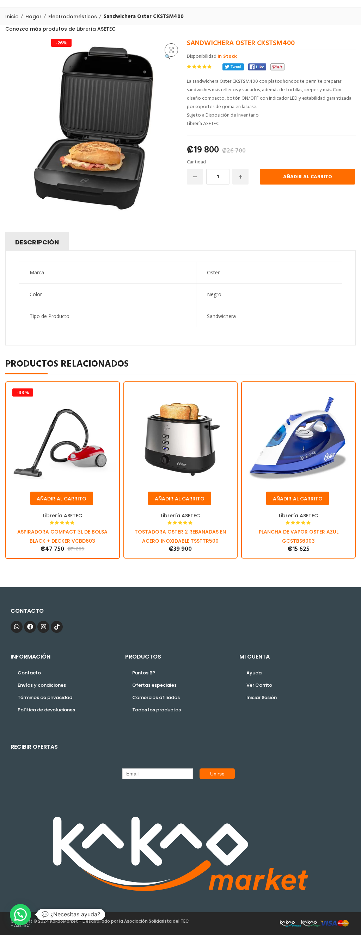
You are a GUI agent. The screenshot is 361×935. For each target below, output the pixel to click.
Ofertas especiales (154, 685)
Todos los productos (156, 709)
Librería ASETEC (62, 515)
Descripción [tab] (37, 242)
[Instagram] (43, 627)
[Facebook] (257, 66)
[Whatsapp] (17, 627)
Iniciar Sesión (261, 697)
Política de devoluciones (46, 709)
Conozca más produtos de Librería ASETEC (60, 28)
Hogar (33, 16)
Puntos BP (143, 672)
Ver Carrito (259, 685)
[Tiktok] (57, 627)
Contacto (29, 672)
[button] (171, 50)
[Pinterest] (277, 66)
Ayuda (254, 672)
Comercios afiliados (156, 697)
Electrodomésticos (72, 16)
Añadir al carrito (307, 177)
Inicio (12, 16)
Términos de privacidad (45, 697)
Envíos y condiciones (42, 685)
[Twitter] (233, 66)
